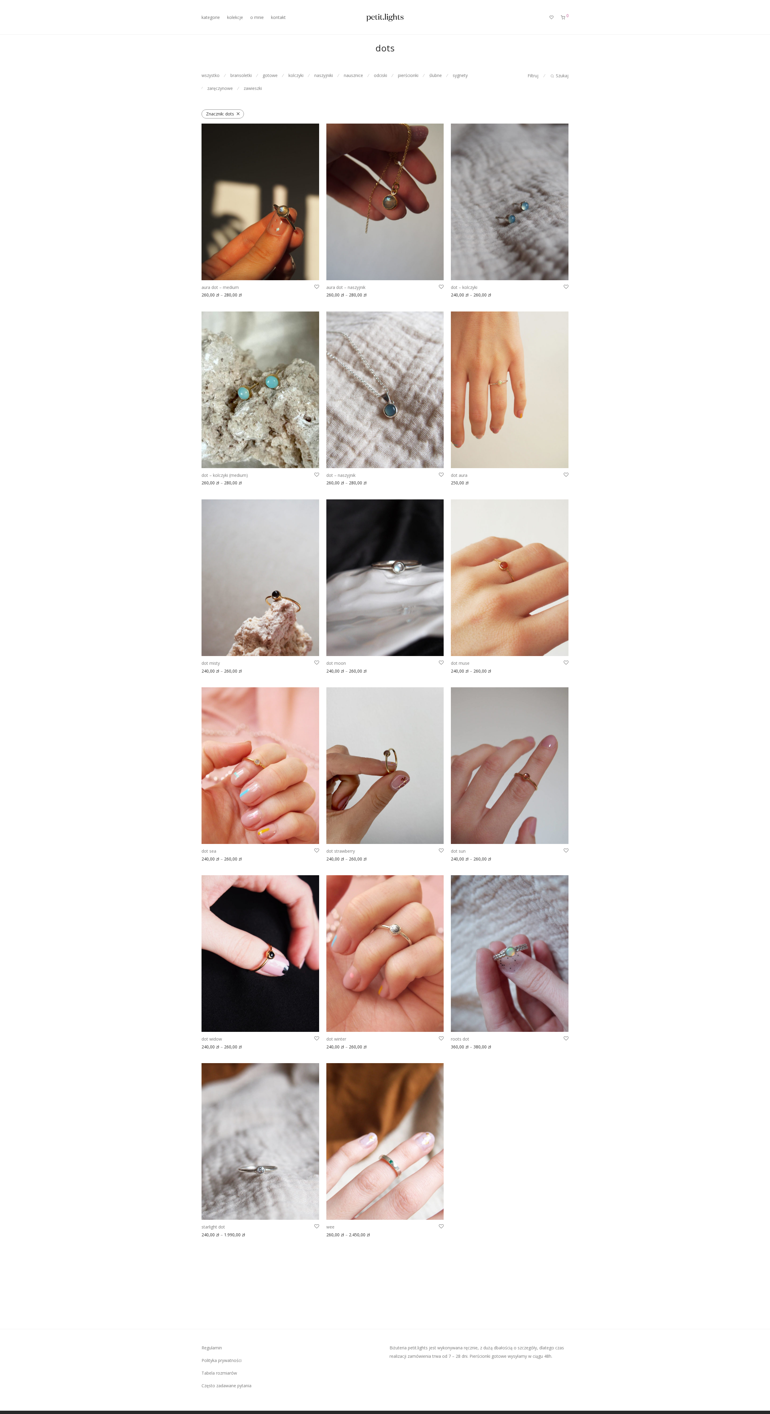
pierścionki (408, 75)
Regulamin (212, 1348)
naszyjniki (323, 75)
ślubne (435, 75)
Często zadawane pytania (226, 1385)
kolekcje (235, 17)
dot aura (459, 475)
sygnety (460, 75)
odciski (380, 75)
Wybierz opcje (213, 296)
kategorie (211, 17)
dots (220, 114)
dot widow (212, 1039)
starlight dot (213, 1227)
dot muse (460, 663)
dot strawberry (340, 851)
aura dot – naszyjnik (345, 287)
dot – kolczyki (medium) (225, 475)
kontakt (278, 17)
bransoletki (241, 75)
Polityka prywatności (222, 1360)
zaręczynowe (220, 88)
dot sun (458, 851)
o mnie (257, 17)
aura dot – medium (220, 287)
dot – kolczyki (464, 287)
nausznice (353, 75)
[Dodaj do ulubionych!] (316, 287)
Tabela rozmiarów (219, 1373)
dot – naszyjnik (341, 475)
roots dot (460, 1039)
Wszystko (211, 75)
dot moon (336, 663)
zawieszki (253, 88)
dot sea (209, 851)
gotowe (270, 75)
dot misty (211, 663)
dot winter (336, 1039)
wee (330, 1227)
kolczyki (295, 75)
